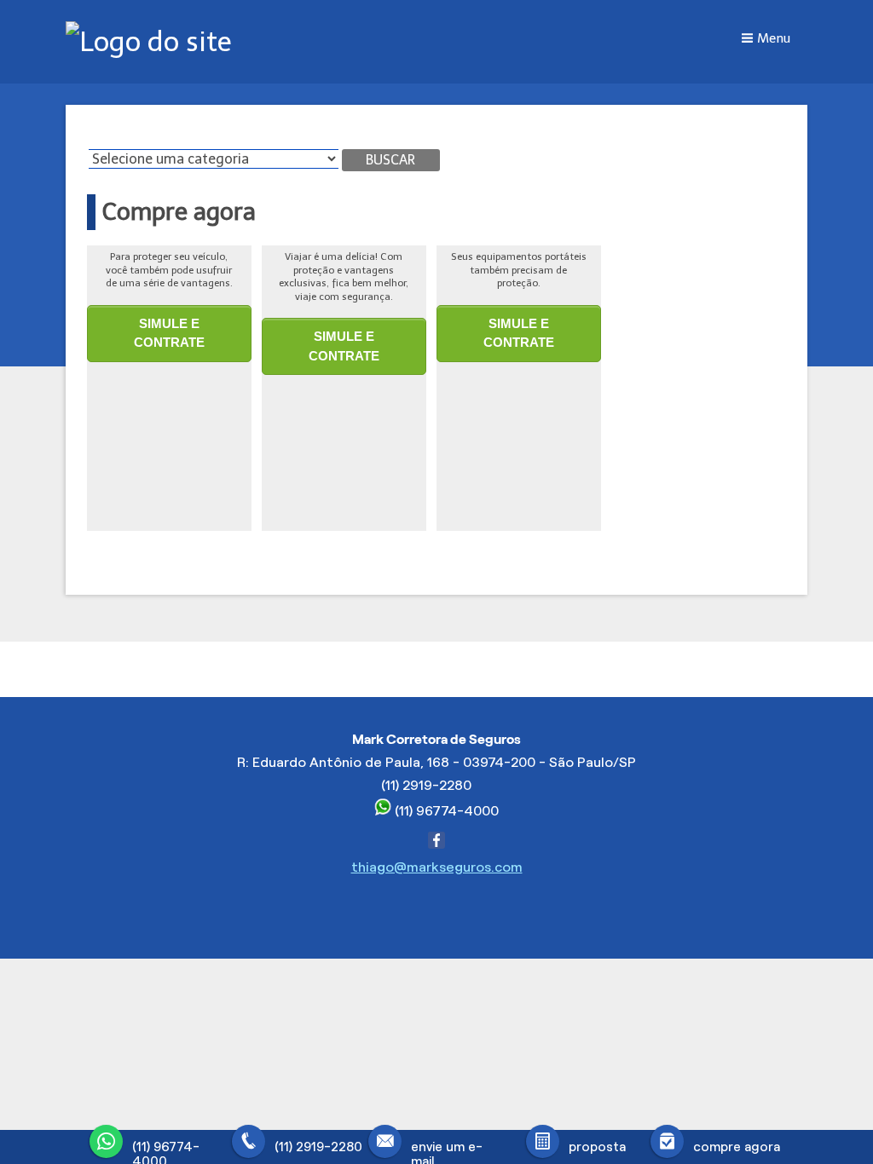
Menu (773, 38)
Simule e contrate (169, 333)
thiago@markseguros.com (437, 867)
